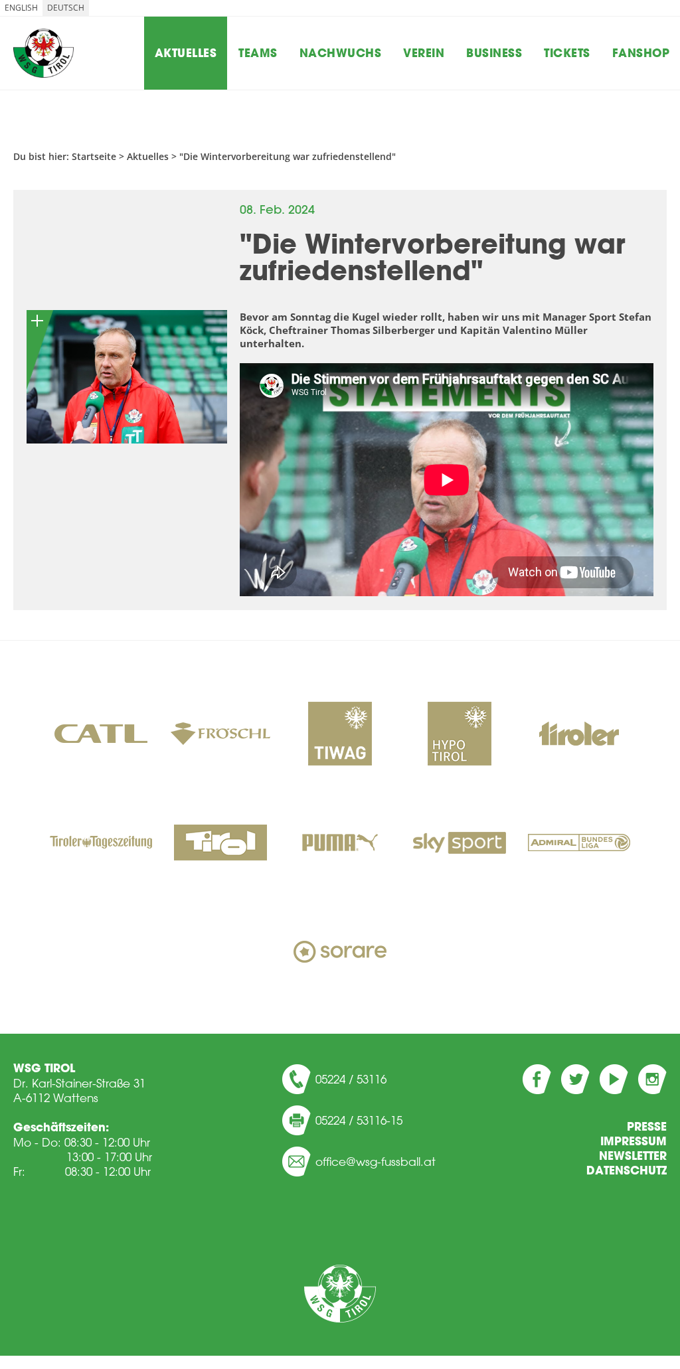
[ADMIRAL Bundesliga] (579, 843)
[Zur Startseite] (43, 53)
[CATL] (101, 735)
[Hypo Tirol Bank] (459, 735)
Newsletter (633, 1156)
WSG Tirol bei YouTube (614, 1079)
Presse (647, 1126)
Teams (258, 52)
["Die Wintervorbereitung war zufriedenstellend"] (127, 376)
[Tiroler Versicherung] (579, 735)
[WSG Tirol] (340, 1294)
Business (494, 52)
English (21, 7)
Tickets (567, 52)
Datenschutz (626, 1170)
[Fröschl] (220, 735)
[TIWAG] (340, 735)
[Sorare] (340, 952)
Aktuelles (186, 52)
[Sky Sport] (459, 843)
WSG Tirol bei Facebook (537, 1079)
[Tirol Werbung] (220, 843)
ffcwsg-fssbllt (379, 1161)
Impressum (633, 1141)
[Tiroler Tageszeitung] (101, 843)
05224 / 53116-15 (358, 1120)
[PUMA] (340, 843)
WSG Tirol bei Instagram (652, 1079)
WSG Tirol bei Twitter (575, 1079)
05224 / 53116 (350, 1079)
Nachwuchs (340, 52)
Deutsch (65, 7)
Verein (423, 52)
